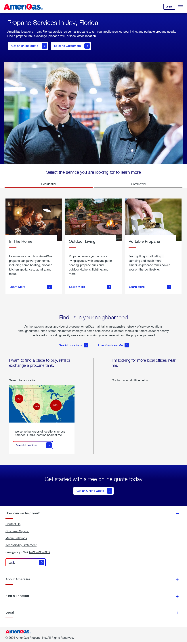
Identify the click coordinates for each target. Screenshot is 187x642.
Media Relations (16, 538)
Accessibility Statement (21, 545)
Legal (9, 612)
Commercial (138, 184)
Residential (48, 184)
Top (183, 621)
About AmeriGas (17, 579)
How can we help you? (22, 513)
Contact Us (12, 524)
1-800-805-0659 (39, 552)
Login (170, 7)
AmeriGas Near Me (110, 345)
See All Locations (70, 345)
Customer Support (17, 531)
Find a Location (17, 596)
